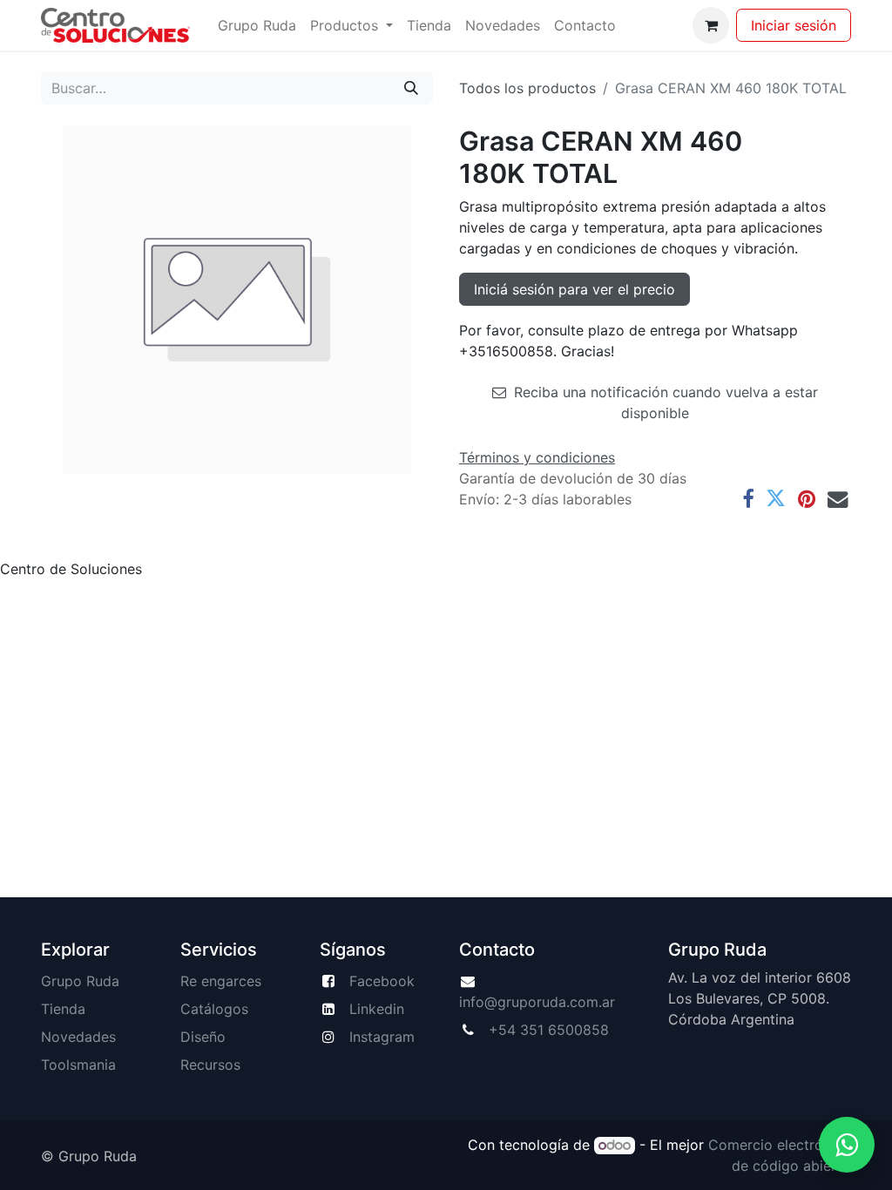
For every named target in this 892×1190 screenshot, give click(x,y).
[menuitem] (257, 25)
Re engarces (220, 981)
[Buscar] (411, 88)
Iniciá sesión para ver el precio (574, 289)
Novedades (78, 1036)
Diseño (203, 1036)
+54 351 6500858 (549, 1029)
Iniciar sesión (793, 25)
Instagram (382, 1036)
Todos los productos (527, 88)
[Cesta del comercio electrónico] (711, 25)
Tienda (63, 1009)
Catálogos (214, 1009)
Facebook (382, 981)
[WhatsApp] (847, 1145)
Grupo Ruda (80, 981)
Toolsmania (78, 1064)
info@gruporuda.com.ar (537, 1002)
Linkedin (376, 1009)
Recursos (210, 1064)
